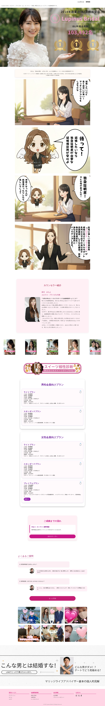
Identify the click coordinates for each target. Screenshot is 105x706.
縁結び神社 (34, 695)
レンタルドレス (35, 699)
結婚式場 (33, 697)
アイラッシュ (12, 695)
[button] (52, 665)
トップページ (81, 1)
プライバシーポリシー (58, 697)
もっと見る (52, 598)
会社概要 (55, 695)
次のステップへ (52, 536)
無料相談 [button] (88, 1)
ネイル (10, 697)
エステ (10, 699)
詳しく (27, 499)
